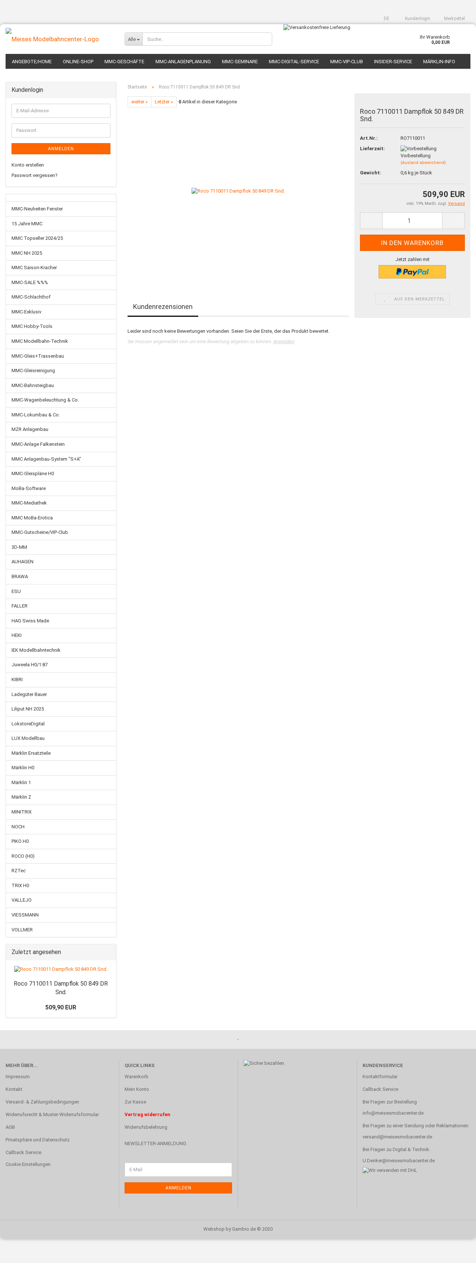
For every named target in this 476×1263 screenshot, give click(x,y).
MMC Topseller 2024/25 (37, 238)
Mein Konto (137, 1089)
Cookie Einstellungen (28, 1164)
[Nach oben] (455, 1252)
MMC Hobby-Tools (32, 326)
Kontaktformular (380, 1076)
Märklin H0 (23, 767)
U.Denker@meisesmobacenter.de (399, 1160)
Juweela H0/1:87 (30, 664)
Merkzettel (454, 18)
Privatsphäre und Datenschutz (38, 1140)
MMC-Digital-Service (294, 61)
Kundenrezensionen (163, 306)
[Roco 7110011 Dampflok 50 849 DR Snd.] (238, 191)
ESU (16, 591)
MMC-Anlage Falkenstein (38, 444)
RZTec (19, 870)
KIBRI (17, 679)
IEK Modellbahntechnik (36, 650)
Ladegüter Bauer (29, 694)
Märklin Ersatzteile (31, 753)
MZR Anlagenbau (30, 429)
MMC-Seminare (240, 61)
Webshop (214, 1229)
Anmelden (284, 341)
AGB (10, 1127)
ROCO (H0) (23, 856)
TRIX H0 (20, 885)
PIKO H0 (20, 841)
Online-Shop (78, 61)
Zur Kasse (135, 1102)
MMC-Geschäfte (124, 61)
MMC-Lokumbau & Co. (36, 415)
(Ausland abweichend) (423, 162)
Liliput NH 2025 (28, 709)
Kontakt (14, 1089)
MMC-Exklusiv (26, 312)
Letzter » (164, 101)
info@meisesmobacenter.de (393, 1113)
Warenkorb (136, 1076)
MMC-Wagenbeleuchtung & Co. (45, 400)
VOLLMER (22, 929)
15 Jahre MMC (27, 223)
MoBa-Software (29, 488)
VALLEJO (22, 900)
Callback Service (23, 1152)
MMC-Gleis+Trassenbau (38, 356)
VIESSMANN (25, 915)
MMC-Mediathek (29, 503)
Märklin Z (21, 797)
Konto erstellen (28, 165)
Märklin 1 (21, 782)
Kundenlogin (417, 18)
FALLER (20, 606)
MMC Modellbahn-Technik (40, 341)
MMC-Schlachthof (31, 297)
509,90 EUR (60, 1007)
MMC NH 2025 (27, 253)
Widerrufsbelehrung (146, 1127)
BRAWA (20, 576)
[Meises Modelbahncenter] (59, 39)
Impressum (18, 1076)
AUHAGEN (22, 561)
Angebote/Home (32, 61)
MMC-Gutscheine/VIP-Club (40, 532)
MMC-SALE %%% (30, 282)
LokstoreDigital (28, 723)
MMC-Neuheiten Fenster (37, 209)
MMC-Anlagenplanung (183, 61)
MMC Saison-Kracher (34, 267)
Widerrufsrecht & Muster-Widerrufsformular (52, 1114)
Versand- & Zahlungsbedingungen (42, 1102)
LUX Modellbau (28, 738)
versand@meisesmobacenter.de (397, 1137)
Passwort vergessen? (35, 175)
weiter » (139, 101)
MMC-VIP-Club (346, 61)
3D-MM (19, 547)
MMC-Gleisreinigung (33, 370)
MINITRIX (22, 812)
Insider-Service (393, 61)
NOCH (18, 826)
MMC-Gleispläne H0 (33, 473)
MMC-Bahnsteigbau (33, 385)
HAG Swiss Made (30, 621)
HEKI (17, 635)
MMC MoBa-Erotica (32, 518)
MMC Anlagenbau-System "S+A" (46, 459)
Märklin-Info (439, 61)
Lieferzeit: (372, 148)
